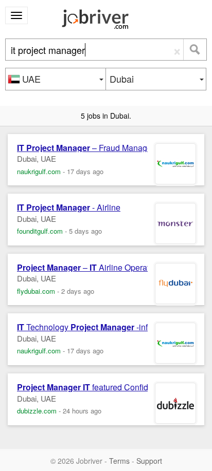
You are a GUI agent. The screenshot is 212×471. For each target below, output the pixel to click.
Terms (119, 461)
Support (149, 461)
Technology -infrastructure (101, 327)
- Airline (68, 207)
